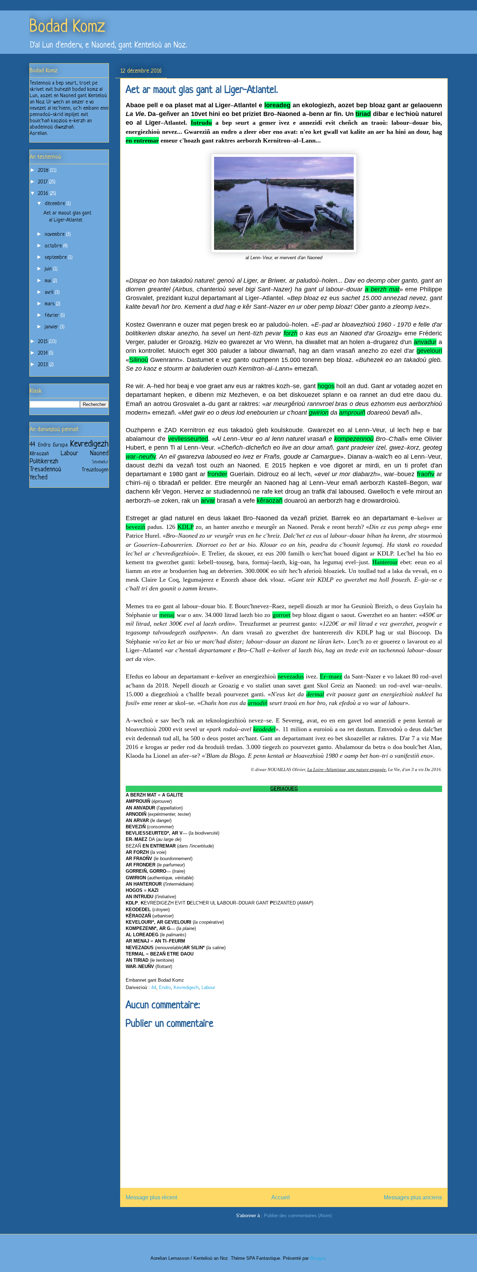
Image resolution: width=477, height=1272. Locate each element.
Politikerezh (44, 461)
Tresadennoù (45, 469)
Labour (208, 987)
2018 (44, 171)
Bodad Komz (67, 28)
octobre (54, 246)
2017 (43, 182)
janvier (52, 327)
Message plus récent (151, 1197)
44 (153, 987)
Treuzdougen (95, 470)
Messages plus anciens (413, 1197)
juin (49, 269)
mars (50, 304)
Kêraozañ (39, 454)
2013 (43, 365)
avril (50, 293)
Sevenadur (100, 462)
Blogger (317, 1258)
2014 (43, 353)
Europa (60, 445)
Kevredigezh (186, 987)
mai (49, 281)
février (52, 316)
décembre (55, 204)
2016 (44, 194)
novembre (55, 235)
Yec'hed (38, 477)
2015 (43, 342)
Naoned (99, 453)
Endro (165, 987)
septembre (56, 258)
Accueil (280, 1197)
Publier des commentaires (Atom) (298, 1215)
